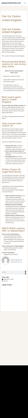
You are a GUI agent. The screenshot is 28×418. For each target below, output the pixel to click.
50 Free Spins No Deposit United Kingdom (13, 56)
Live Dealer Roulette (7, 191)
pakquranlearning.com (11, 3)
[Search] (25, 272)
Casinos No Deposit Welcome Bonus (12, 141)
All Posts (16, 260)
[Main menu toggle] (25, 2)
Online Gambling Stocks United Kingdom (13, 190)
